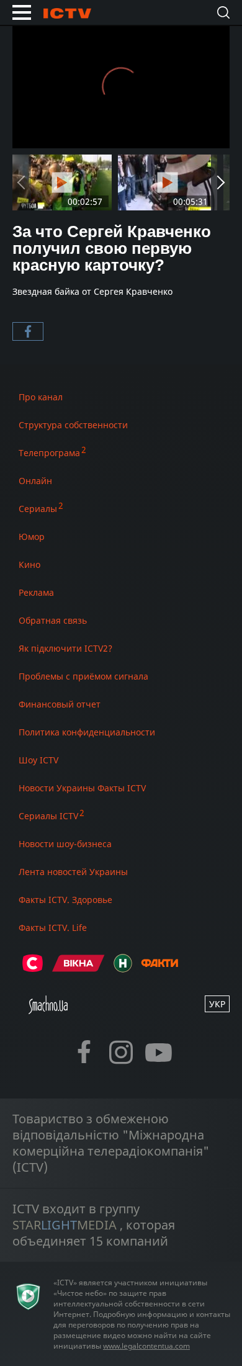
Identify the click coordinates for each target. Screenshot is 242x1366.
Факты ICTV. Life (53, 927)
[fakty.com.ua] (159, 968)
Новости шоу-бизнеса (65, 844)
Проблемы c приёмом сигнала (83, 676)
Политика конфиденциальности (87, 732)
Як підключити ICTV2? (65, 648)
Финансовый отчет (60, 704)
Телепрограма (49, 453)
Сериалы (38, 508)
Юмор (32, 536)
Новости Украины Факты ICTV (82, 788)
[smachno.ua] (48, 1010)
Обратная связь (53, 620)
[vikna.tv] (78, 968)
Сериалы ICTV (48, 816)
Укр (217, 1004)
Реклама (36, 592)
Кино (29, 564)
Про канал (41, 397)
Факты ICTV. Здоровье (65, 899)
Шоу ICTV (38, 760)
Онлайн (35, 481)
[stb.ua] (32, 968)
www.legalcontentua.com (146, 1346)
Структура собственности (73, 425)
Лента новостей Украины (73, 872)
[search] (223, 12)
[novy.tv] (123, 968)
